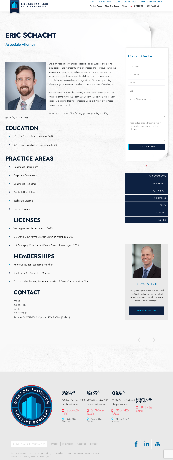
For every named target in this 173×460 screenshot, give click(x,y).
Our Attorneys (157, 176)
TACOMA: (125, 1)
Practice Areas (96, 6)
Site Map (67, 453)
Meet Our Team (112, 6)
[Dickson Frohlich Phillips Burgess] (29, 7)
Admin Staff (159, 190)
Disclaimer (78, 453)
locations (67, 444)
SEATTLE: (100, 1)
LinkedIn (94, 444)
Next (151, 340)
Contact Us (153, 6)
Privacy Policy (92, 453)
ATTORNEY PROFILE (147, 310)
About (124, 6)
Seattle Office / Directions (70, 420)
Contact (161, 212)
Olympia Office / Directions (120, 420)
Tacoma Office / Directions (95, 420)
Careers (161, 220)
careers (55, 444)
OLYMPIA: (151, 1)
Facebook (81, 444)
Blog (163, 205)
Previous (141, 340)
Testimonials (159, 198)
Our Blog (139, 6)
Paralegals (159, 183)
